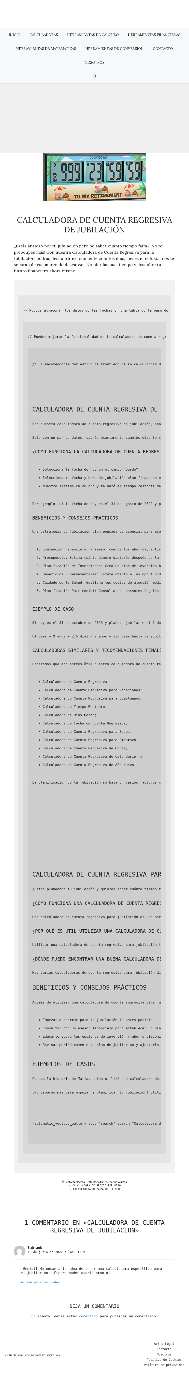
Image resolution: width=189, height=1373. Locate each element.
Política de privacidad (164, 1365)
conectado (88, 1316)
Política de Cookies (164, 1359)
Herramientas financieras (154, 35)
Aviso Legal (164, 1344)
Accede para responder (40, 1282)
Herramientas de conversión (114, 48)
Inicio (14, 35)
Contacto (163, 48)
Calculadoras (44, 35)
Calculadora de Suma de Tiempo (96, 1189)
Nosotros (94, 62)
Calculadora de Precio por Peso (96, 1185)
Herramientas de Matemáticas (46, 48)
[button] (94, 76)
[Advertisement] (94, 118)
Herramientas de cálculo (93, 35)
